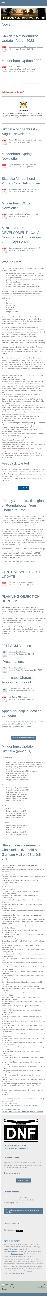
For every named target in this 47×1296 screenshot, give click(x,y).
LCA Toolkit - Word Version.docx (20, 688)
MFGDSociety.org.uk (17, 1254)
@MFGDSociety (13, 1251)
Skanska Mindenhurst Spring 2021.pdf (22, 165)
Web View (41, 1287)
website (29, 1271)
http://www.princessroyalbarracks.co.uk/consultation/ (20, 1105)
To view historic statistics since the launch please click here (22, 1211)
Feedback (23, 488)
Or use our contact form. (12, 1173)
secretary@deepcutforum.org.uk (13, 379)
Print (6, 1284)
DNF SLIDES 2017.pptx (17, 668)
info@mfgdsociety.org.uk (16, 1273)
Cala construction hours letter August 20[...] (24, 248)
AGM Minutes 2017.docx (17, 652)
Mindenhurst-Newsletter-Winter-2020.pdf (23, 214)
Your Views (36, 455)
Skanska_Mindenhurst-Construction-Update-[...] (26, 47)
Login (43, 1284)
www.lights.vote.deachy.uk (25, 561)
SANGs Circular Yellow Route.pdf (21, 583)
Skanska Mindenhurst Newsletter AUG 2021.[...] (26, 140)
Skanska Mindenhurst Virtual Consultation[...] (25, 189)
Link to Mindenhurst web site (23, 738)
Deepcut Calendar (23, 1180)
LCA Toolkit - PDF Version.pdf (19, 697)
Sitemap (12, 1284)
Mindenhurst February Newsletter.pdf (22, 69)
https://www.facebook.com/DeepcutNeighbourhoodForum (22, 1112)
